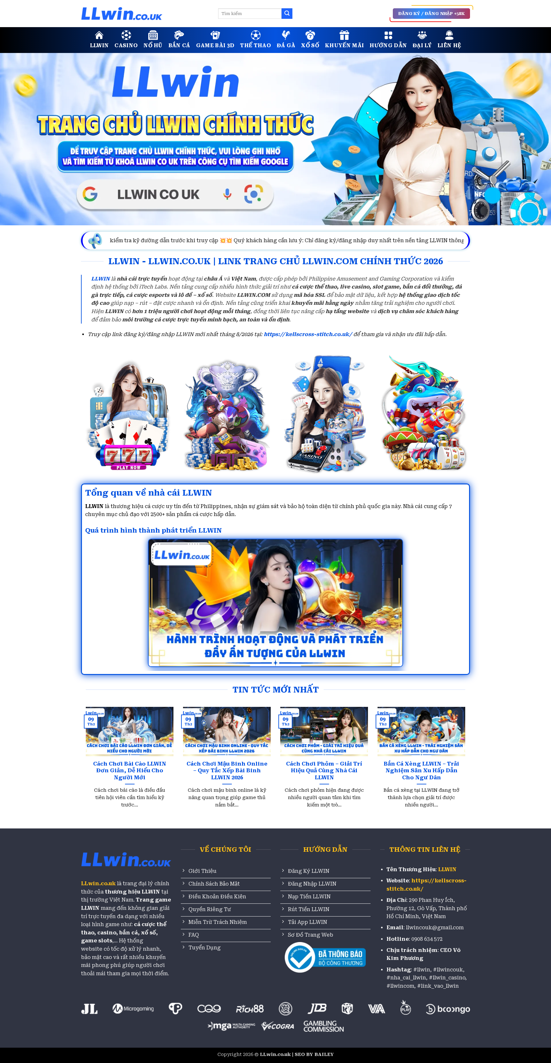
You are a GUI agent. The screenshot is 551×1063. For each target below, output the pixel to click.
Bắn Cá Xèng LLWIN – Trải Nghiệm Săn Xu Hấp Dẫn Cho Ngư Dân (421, 771)
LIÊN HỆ (449, 45)
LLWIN (99, 45)
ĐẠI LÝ (422, 45)
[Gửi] (287, 13)
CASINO (126, 45)
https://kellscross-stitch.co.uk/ (308, 334)
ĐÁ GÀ (286, 45)
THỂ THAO (255, 45)
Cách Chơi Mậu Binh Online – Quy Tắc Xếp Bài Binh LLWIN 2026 (227, 771)
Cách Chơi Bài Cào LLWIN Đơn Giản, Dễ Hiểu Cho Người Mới (129, 771)
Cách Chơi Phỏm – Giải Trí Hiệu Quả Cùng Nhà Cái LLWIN (324, 771)
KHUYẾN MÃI (344, 45)
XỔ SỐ (310, 45)
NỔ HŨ (153, 45)
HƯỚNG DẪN (388, 45)
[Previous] (97, 746)
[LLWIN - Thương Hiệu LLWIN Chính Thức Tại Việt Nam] (145, 13)
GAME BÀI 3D (215, 45)
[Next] (454, 746)
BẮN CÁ (179, 45)
